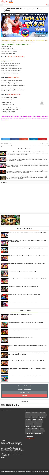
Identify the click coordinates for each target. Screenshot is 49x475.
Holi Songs (27, 426)
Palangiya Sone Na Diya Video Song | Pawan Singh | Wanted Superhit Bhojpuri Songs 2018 (27, 232)
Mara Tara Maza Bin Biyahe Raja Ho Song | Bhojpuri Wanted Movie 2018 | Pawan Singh (26, 263)
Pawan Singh (28, 412)
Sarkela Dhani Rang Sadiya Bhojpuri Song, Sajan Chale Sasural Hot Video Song (24, 170)
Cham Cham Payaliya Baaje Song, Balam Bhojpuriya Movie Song (21, 176)
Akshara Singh (28, 419)
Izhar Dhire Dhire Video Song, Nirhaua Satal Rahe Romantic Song (21, 164)
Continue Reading (24, 154)
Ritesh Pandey (28, 417)
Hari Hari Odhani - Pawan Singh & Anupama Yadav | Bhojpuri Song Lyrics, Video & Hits (26, 376)
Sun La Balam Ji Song (13, 77)
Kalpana (42, 428)
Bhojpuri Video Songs (5, 11)
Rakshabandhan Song (38, 433)
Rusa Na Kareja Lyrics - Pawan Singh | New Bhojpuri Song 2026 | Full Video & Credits (26, 360)
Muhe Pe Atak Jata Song (14, 94)
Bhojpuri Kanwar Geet (29, 433)
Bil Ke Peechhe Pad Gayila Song (16, 56)
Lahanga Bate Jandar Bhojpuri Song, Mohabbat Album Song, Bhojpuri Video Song (25, 151)
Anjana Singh (28, 428)
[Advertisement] (24, 129)
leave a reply (37, 11)
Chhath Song (40, 419)
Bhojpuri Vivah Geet (35, 428)
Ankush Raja (35, 421)
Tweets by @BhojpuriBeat (30, 438)
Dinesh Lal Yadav (12, 11)
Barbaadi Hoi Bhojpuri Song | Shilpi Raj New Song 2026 (20, 314)
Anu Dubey (40, 421)
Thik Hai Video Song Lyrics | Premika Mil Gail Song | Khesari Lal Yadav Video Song (25, 248)
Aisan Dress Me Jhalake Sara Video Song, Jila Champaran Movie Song (23, 286)
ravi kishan (33, 426)
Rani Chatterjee (28, 421)
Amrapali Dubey (35, 417)
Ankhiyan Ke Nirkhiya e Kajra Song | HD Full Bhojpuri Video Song (22, 271)
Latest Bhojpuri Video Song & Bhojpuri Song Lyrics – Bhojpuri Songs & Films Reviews (22, 471)
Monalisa (34, 419)
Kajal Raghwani (42, 417)
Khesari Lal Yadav (35, 412)
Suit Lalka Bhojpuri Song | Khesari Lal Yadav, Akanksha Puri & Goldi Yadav (23, 330)
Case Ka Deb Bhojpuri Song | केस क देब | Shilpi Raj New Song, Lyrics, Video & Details (25, 322)
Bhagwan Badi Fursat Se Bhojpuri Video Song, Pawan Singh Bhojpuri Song (24, 294)
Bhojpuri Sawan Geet (38, 424)
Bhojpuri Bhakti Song (29, 424)
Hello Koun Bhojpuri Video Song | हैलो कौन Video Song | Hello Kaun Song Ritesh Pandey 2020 (27, 278)
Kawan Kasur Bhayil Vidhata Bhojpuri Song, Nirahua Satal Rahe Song (22, 158)
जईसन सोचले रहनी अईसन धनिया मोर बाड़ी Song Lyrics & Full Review (20, 337)
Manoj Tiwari (39, 426)
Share (15, 139)
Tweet (6, 139)
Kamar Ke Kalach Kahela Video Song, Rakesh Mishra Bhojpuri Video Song (23, 301)
